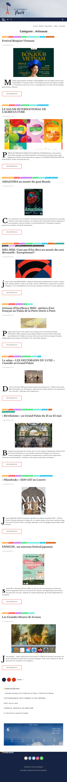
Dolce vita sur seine (11, 703)
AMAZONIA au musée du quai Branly (26, 181)
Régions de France (42, 105)
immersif (5, 245)
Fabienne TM (9, 45)
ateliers (11, 36)
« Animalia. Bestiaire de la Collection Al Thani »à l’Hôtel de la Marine (29, 693)
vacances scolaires (38, 245)
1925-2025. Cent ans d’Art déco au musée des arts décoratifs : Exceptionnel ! (33, 251)
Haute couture (60, 243)
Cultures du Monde (33, 36)
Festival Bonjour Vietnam (18, 40)
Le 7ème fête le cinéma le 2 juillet (16, 713)
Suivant (19, 679)
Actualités (5, 105)
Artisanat (5, 36)
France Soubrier (41, 770)
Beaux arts (29, 243)
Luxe (17, 245)
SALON (30, 304)
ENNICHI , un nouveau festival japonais (27, 546)
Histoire (41, 177)
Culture (24, 36)
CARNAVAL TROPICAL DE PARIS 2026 (18, 708)
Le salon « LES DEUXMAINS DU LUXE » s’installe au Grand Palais (28, 362)
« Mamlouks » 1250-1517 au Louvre (24, 479)
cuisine (18, 105)
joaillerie (11, 245)
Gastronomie (50, 36)
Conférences (37, 243)
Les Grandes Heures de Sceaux (21, 617)
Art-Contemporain (7, 177)
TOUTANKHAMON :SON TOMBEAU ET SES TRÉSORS (24, 698)
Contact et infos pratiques (33, 767)
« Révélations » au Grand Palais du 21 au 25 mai (31, 415)
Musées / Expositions (51, 177)
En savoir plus (12, 94)
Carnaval (18, 613)
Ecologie (35, 177)
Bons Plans (18, 36)
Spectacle (31, 613)
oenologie (33, 105)
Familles (42, 36)
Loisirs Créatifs (50, 542)
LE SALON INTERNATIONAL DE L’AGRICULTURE (24, 110)
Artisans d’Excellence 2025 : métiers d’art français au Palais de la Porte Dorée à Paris (28, 309)
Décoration (51, 243)
